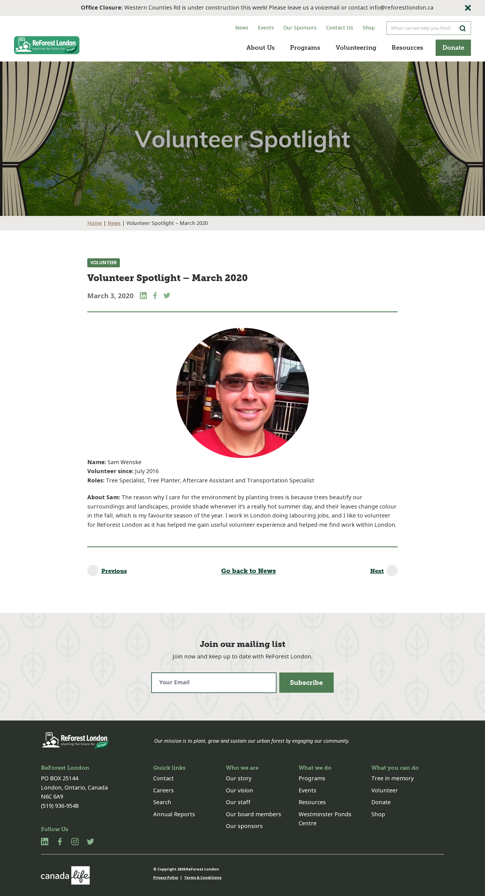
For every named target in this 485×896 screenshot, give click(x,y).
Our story (238, 778)
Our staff (238, 802)
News (241, 27)
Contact (163, 778)
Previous (114, 570)
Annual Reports (174, 814)
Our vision (239, 790)
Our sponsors (244, 826)
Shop (369, 27)
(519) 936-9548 (60, 806)
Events (266, 27)
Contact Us (339, 27)
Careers (163, 790)
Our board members (253, 814)
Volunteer (103, 262)
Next (377, 570)
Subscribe (306, 682)
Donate (453, 47)
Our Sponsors (300, 27)
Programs (305, 47)
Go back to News (248, 571)
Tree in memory (392, 778)
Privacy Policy (165, 877)
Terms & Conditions (202, 877)
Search (162, 802)
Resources (407, 47)
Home (94, 223)
